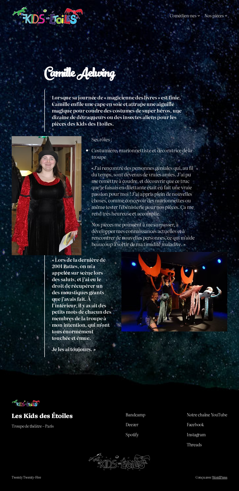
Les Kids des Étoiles (42, 415)
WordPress (219, 477)
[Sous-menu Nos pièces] (226, 15)
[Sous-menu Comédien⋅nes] (198, 15)
